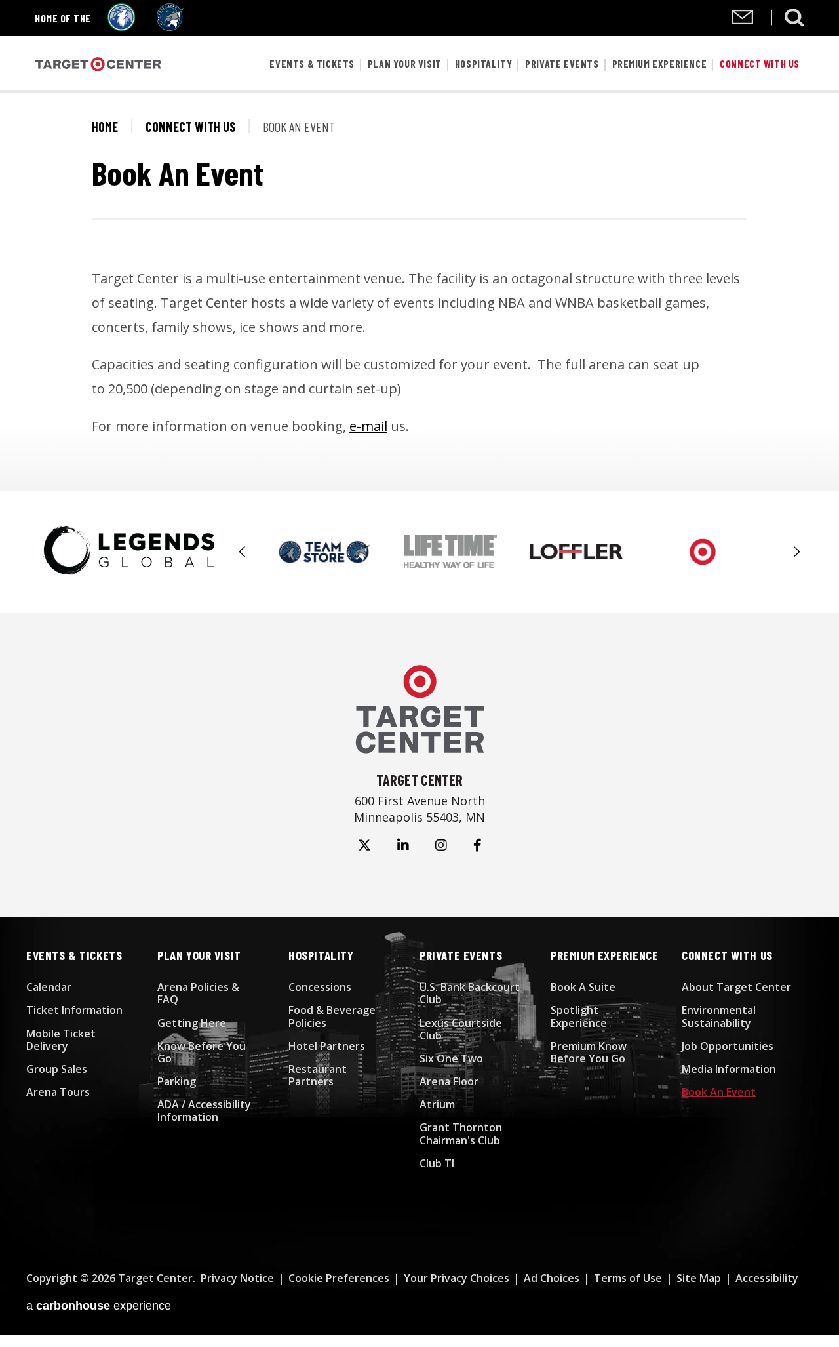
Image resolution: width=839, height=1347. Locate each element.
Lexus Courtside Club (461, 1029)
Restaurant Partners (317, 1075)
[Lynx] (170, 26)
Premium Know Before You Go (589, 1052)
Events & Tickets (311, 63)
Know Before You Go (201, 1052)
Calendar (48, 987)
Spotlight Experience (579, 1016)
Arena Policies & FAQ (198, 993)
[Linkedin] (403, 845)
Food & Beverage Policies (332, 1016)
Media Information (729, 1069)
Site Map (698, 1278)
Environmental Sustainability (719, 1016)
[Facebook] (477, 845)
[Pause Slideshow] (789, 540)
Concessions (319, 987)
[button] (242, 551)
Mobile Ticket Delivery (61, 1039)
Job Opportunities (727, 1046)
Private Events (561, 63)
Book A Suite (583, 987)
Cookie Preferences (338, 1278)
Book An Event (719, 1092)
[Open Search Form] (794, 18)
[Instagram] (441, 845)
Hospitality (484, 63)
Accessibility (766, 1278)
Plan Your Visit (405, 63)
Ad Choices (551, 1278)
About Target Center (736, 987)
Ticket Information (74, 1010)
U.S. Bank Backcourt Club (470, 993)
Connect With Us (760, 63)
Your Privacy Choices (456, 1278)
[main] (419, 291)
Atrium (437, 1104)
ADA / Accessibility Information (204, 1110)
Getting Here (191, 1023)
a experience (98, 1305)
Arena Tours (58, 1092)
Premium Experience (659, 63)
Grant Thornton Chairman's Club (461, 1133)
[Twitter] (364, 845)
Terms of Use (628, 1278)
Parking (176, 1081)
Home (105, 126)
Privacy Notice (237, 1278)
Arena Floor (449, 1081)
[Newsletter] (742, 20)
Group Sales (56, 1069)
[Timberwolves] (121, 26)
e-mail (368, 426)
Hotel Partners (326, 1046)
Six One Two (451, 1058)
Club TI (437, 1163)
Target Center (98, 64)
